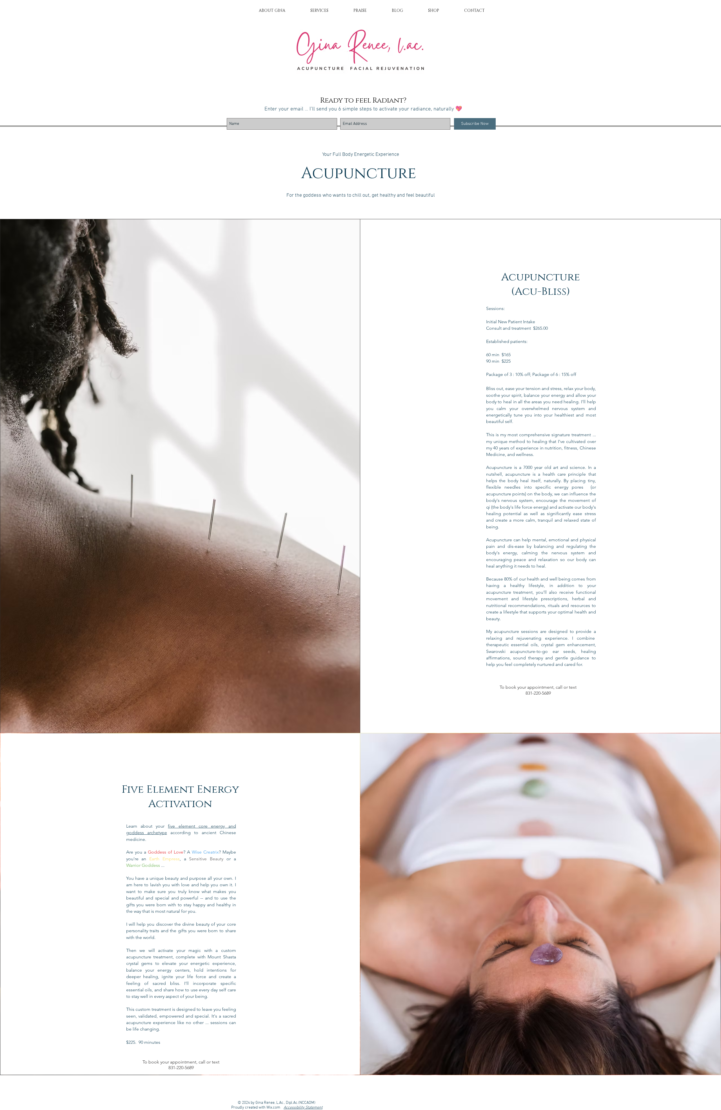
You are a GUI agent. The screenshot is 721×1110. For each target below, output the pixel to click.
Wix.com (275, 1107)
